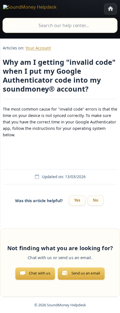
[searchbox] (60, 25)
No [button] (95, 200)
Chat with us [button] (39, 273)
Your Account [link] (38, 48)
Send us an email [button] (85, 273)
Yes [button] (77, 200)
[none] (30, 8)
